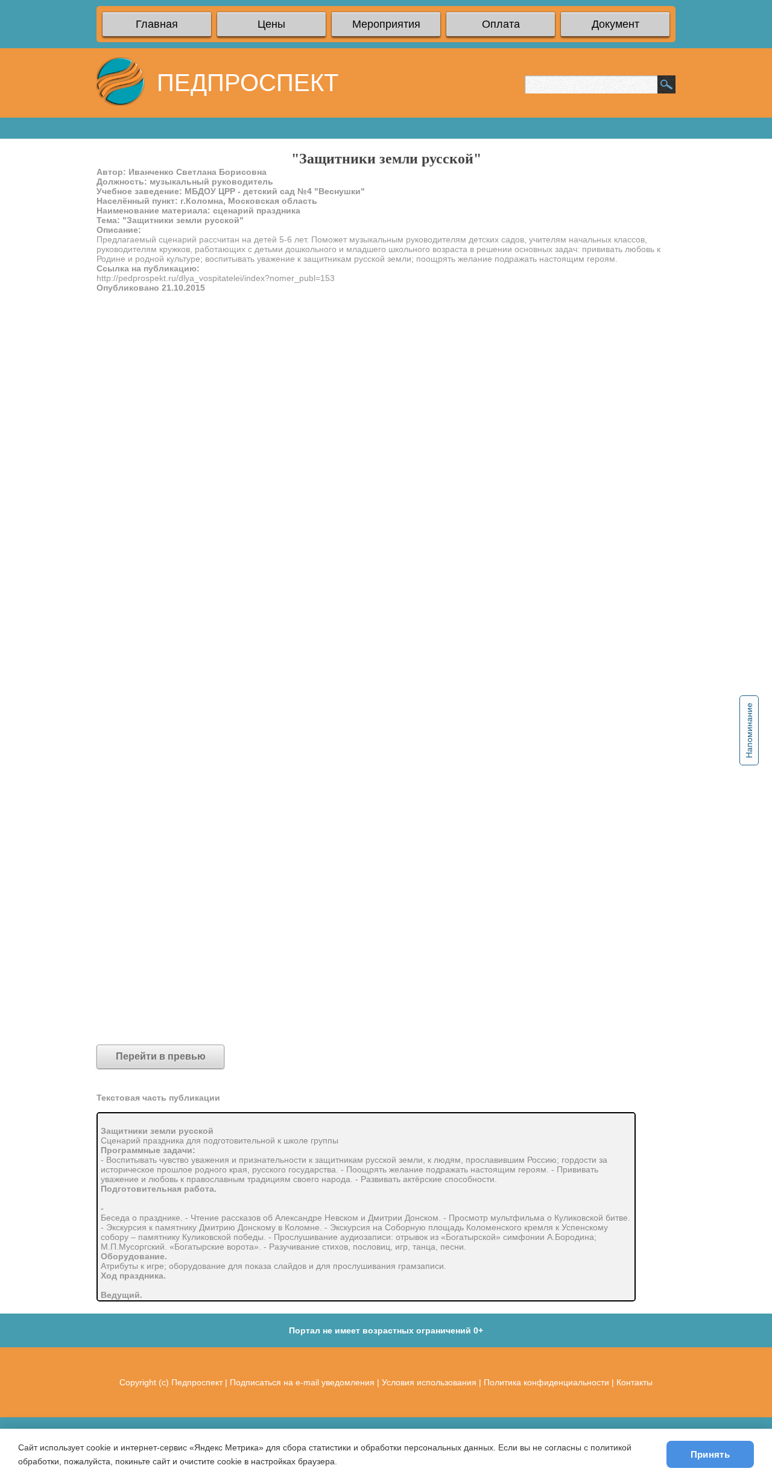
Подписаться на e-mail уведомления (302, 1382)
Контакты (634, 1382)
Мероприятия (386, 24)
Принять (710, 1454)
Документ (615, 24)
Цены (271, 24)
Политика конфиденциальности (546, 1382)
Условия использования (429, 1382)
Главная (157, 24)
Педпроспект (197, 1382)
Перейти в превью (161, 1056)
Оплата (501, 24)
